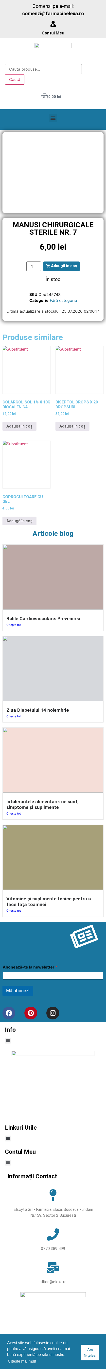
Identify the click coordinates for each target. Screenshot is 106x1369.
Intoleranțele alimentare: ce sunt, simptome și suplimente (42, 804)
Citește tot (13, 625)
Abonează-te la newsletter (30, 967)
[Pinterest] (30, 1013)
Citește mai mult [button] (22, 1361)
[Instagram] (52, 1013)
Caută (14, 79)
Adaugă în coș (19, 426)
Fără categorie (63, 300)
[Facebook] (8, 1013)
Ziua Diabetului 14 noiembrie (37, 710)
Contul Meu (53, 33)
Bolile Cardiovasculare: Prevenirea (43, 618)
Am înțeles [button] (90, 1352)
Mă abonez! (18, 990)
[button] (53, 118)
